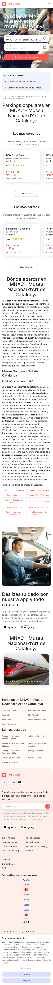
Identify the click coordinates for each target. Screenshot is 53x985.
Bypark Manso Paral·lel (37, 719)
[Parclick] (11, 4)
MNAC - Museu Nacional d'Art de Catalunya (15, 98)
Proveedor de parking (36, 846)
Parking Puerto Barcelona (38, 495)
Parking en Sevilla (35, 758)
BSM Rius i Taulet (9, 710)
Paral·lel (5, 715)
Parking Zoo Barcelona (14, 490)
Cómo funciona (9, 846)
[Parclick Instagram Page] (4, 782)
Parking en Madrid (10, 762)
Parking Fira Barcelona (38, 507)
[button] (26, 38)
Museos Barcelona (39, 96)
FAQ (4, 868)
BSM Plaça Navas (35, 715)
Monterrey (6, 719)
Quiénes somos (9, 842)
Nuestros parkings (11, 850)
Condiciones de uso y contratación (19, 931)
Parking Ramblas (14, 495)
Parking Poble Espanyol (39, 501)
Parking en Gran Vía (36, 736)
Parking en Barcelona (11, 758)
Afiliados (30, 850)
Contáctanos (8, 864)
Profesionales (32, 842)
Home (4, 96)
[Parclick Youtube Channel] (19, 782)
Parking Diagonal (14, 507)
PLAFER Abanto (9, 724)
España (11, 96)
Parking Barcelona (23, 96)
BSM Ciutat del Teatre (37, 710)
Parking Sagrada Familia (38, 490)
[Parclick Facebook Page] (14, 782)
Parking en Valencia (36, 750)
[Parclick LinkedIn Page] (9, 782)
